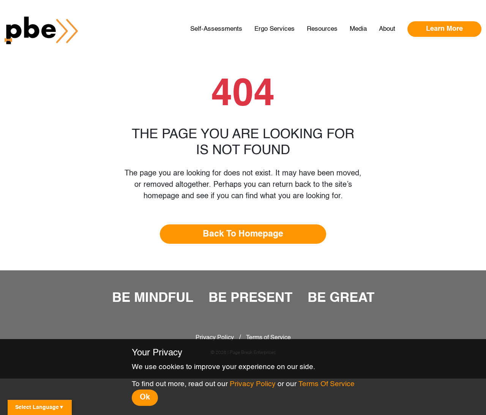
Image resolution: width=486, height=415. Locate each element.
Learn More (444, 28)
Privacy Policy (215, 338)
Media (358, 29)
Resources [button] (322, 29)
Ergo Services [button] (274, 29)
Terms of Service (268, 338)
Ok (145, 397)
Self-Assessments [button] (216, 29)
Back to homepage (243, 234)
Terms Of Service (326, 384)
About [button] (387, 29)
